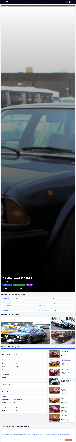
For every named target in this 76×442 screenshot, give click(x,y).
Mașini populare (50, 1)
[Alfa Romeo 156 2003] (54, 409)
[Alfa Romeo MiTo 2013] (54, 372)
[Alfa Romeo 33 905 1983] (54, 363)
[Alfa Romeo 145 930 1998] (54, 381)
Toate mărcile (25, 1)
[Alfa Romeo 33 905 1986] (54, 399)
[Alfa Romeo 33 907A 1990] (54, 354)
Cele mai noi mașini (37, 1)
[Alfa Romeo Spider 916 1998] (54, 418)
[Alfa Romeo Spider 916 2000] (54, 390)
